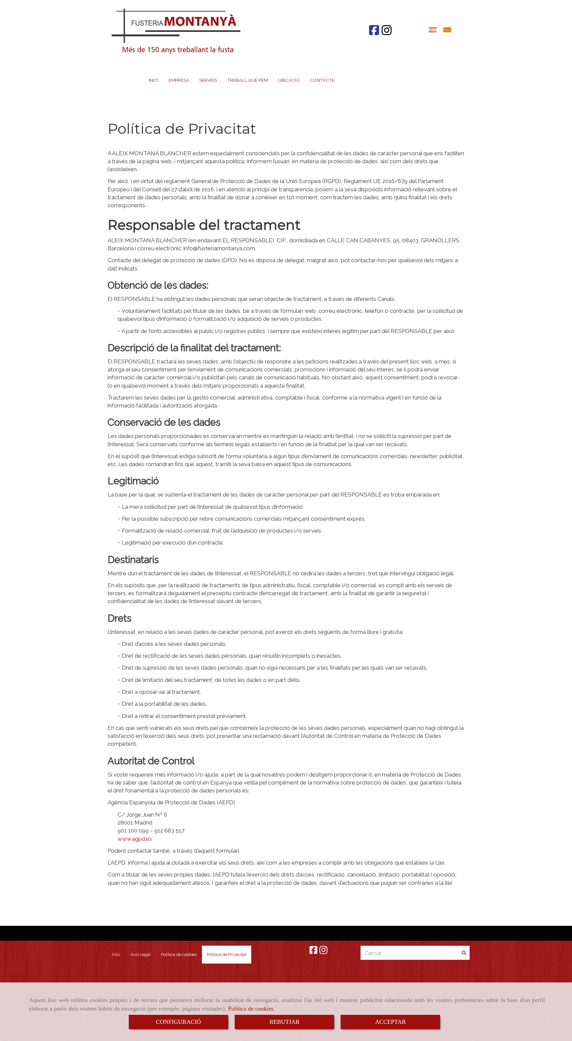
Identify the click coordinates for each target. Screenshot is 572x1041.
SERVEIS (208, 80)
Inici (116, 954)
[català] (448, 29)
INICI (153, 80)
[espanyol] (434, 29)
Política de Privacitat (226, 954)
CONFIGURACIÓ (178, 1021)
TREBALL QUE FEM (247, 80)
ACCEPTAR (390, 1021)
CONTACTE (322, 80)
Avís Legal (140, 954)
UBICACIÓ (289, 80)
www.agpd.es (135, 838)
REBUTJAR (284, 1021)
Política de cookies (250, 1008)
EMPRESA (178, 80)
